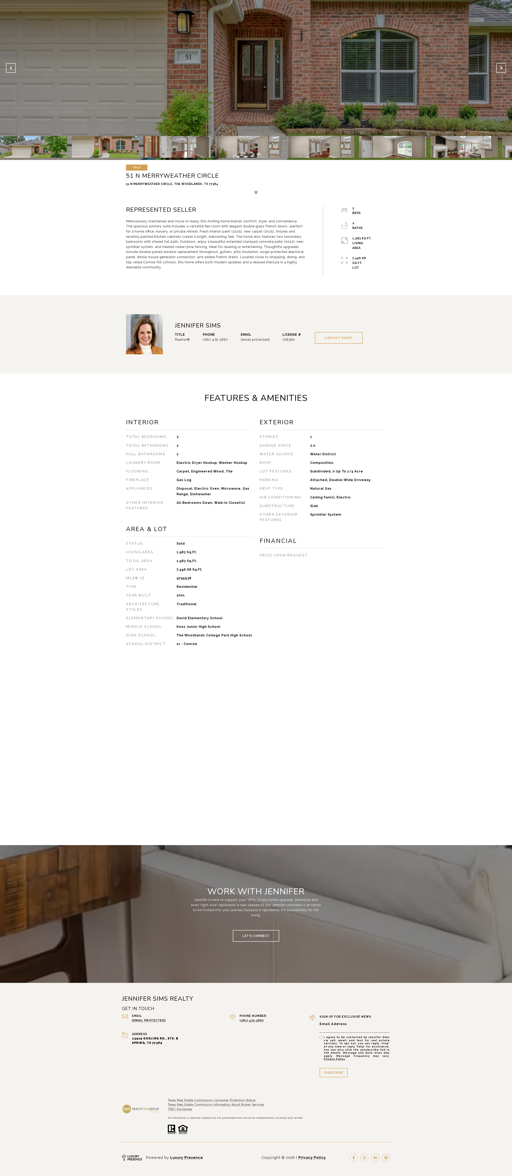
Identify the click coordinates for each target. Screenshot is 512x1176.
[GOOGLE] (386, 1158)
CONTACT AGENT (338, 337)
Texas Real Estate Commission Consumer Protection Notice (212, 1100)
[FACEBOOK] (354, 1158)
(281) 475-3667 (215, 339)
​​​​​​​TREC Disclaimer (180, 1109)
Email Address (333, 1024)
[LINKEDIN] (375, 1158)
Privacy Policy (334, 1059)
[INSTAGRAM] (364, 1158)
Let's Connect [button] (256, 935)
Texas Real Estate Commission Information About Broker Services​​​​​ (216, 1104)
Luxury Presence (186, 1157)
